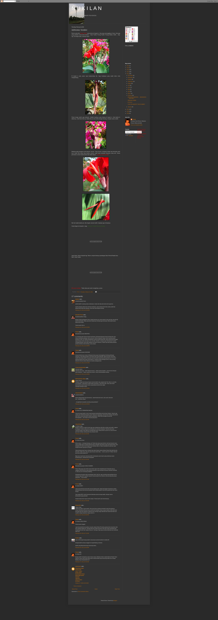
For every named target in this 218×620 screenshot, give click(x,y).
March (129, 93)
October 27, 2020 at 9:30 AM (81, 583)
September (130, 81)
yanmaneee (78, 566)
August (129, 83)
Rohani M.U (78, 505)
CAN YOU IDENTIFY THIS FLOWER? (136, 104)
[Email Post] (96, 291)
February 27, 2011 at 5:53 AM (82, 561)
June (129, 87)
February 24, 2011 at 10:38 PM (82, 345)
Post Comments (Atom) (83, 591)
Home (96, 589)
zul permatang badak (80, 367)
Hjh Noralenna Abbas (80, 378)
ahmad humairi (79, 393)
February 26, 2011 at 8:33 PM (82, 547)
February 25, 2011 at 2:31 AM (82, 419)
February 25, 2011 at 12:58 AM (82, 404)
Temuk (77, 331)
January (130, 106)
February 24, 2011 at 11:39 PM (82, 374)
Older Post (117, 589)
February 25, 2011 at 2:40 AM (82, 459)
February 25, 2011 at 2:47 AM (82, 479)
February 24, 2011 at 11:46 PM (82, 388)
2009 (128, 111)
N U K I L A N (87, 8)
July (129, 85)
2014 (128, 67)
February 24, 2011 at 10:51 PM (82, 362)
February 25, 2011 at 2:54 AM (82, 500)
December (130, 75)
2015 (128, 65)
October (130, 79)
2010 (128, 109)
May (129, 89)
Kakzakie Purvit (79, 314)
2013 (128, 69)
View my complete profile (136, 125)
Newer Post (74, 589)
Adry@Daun (78, 424)
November (130, 77)
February (130, 95)
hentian (77, 538)
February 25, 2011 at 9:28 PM (82, 514)
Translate (131, 135)
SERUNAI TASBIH (132, 100)
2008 (128, 113)
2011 (128, 73)
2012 (128, 71)
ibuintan (77, 299)
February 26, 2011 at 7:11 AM (82, 533)
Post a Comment (77, 586)
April (129, 91)
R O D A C (130, 102)
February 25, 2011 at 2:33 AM (82, 433)
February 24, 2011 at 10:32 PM (82, 327)
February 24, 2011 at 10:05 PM (82, 310)
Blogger (115, 600)
